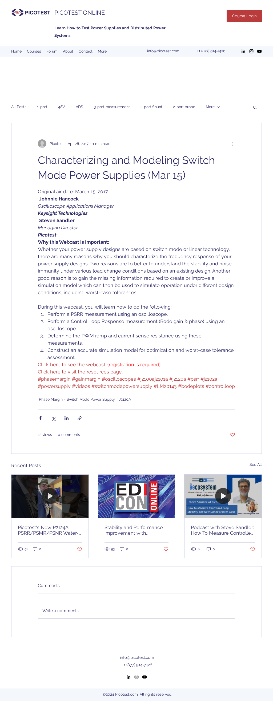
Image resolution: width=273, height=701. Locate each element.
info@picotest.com (163, 51)
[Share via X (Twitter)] (53, 418)
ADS (79, 107)
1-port (42, 107)
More (210, 107)
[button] (255, 107)
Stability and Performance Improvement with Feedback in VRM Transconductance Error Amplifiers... (134, 530)
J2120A (125, 399)
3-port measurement (112, 107)
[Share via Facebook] (40, 418)
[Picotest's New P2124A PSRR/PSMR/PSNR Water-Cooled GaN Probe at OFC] (50, 496)
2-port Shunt (151, 107)
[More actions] (232, 143)
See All (256, 464)
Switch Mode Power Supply (91, 399)
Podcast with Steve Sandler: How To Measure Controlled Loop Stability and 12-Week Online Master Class (222, 530)
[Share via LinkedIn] (66, 418)
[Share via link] (79, 418)
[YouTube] (259, 51)
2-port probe (184, 107)
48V (61, 107)
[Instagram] (251, 51)
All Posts (18, 107)
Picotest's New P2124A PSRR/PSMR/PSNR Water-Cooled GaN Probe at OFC (48, 530)
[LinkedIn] (243, 51)
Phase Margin (51, 399)
